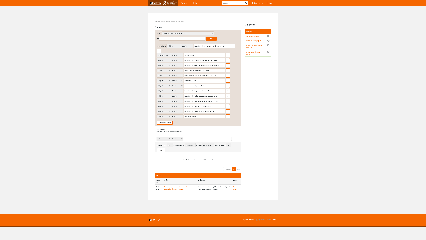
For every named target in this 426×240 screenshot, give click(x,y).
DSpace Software (248, 220)
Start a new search (165, 123)
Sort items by (179, 145)
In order (199, 145)
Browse (184, 3)
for (158, 39)
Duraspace (273, 220)
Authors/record (220, 145)
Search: (159, 33)
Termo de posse (236, 188)
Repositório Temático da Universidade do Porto (169, 21)
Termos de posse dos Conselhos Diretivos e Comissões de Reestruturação (178, 188)
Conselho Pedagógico (253, 41)
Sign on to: (258, 3)
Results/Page (161, 145)
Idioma (270, 3)
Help (194, 3)
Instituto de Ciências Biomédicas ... (253, 53)
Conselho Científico (252, 36)
